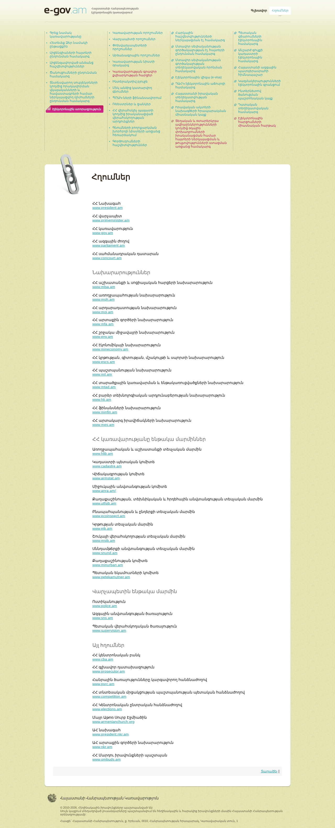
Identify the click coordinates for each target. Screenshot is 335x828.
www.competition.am (109, 696)
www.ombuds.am (106, 759)
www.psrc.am (103, 684)
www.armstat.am (106, 478)
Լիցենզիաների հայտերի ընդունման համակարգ (71, 54)
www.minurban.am (107, 565)
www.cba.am (102, 659)
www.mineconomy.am (110, 349)
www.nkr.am (102, 747)
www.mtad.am (104, 387)
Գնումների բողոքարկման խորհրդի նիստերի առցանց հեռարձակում (136, 131)
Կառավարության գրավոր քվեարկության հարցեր (135, 73)
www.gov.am (102, 233)
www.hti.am (101, 399)
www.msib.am (103, 540)
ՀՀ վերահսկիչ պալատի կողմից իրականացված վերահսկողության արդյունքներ (133, 116)
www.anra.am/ (104, 491)
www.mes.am (103, 425)
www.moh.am (103, 299)
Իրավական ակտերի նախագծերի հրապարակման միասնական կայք (200, 110)
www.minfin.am (104, 412)
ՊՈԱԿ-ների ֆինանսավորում (137, 98)
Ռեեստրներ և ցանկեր (132, 104)
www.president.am (107, 207)
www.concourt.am (107, 258)
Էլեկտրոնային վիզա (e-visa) (198, 77)
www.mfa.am (103, 324)
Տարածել (269, 771)
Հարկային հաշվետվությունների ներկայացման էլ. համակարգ (200, 36)
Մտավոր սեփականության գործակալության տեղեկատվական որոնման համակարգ (198, 65)
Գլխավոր (258, 9)
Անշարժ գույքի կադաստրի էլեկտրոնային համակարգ (250, 55)
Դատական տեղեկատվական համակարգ (253, 108)
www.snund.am (105, 553)
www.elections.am (107, 709)
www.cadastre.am (107, 466)
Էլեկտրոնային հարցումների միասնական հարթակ (257, 121)
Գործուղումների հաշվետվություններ (130, 143)
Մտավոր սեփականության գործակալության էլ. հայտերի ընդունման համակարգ (200, 50)
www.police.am (104, 606)
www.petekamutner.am (111, 577)
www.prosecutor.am (108, 671)
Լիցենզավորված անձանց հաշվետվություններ (71, 64)
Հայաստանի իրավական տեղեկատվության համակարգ (196, 97)
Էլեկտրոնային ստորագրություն (76, 109)
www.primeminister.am (111, 220)
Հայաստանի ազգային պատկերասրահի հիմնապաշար (257, 71)
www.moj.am (102, 312)
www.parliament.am (108, 245)
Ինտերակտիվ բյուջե (130, 81)
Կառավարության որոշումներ (138, 33)
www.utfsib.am (104, 503)
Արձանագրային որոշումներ (136, 55)
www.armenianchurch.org (113, 721)
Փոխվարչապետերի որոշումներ (130, 47)
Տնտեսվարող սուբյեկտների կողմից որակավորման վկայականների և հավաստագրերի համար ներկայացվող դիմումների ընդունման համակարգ (74, 92)
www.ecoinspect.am (108, 516)
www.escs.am (103, 362)
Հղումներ (280, 9)
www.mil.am (102, 374)
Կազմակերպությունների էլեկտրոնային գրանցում (259, 82)
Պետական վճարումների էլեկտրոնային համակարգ (250, 38)
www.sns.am (102, 618)
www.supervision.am (109, 630)
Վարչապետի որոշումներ (134, 39)
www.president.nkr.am (110, 734)
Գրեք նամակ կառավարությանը (65, 34)
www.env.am (102, 336)
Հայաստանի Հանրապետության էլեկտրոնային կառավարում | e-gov (91, 12)
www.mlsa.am (103, 287)
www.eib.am (102, 528)
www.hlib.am (102, 453)
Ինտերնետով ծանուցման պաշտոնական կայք (255, 94)
